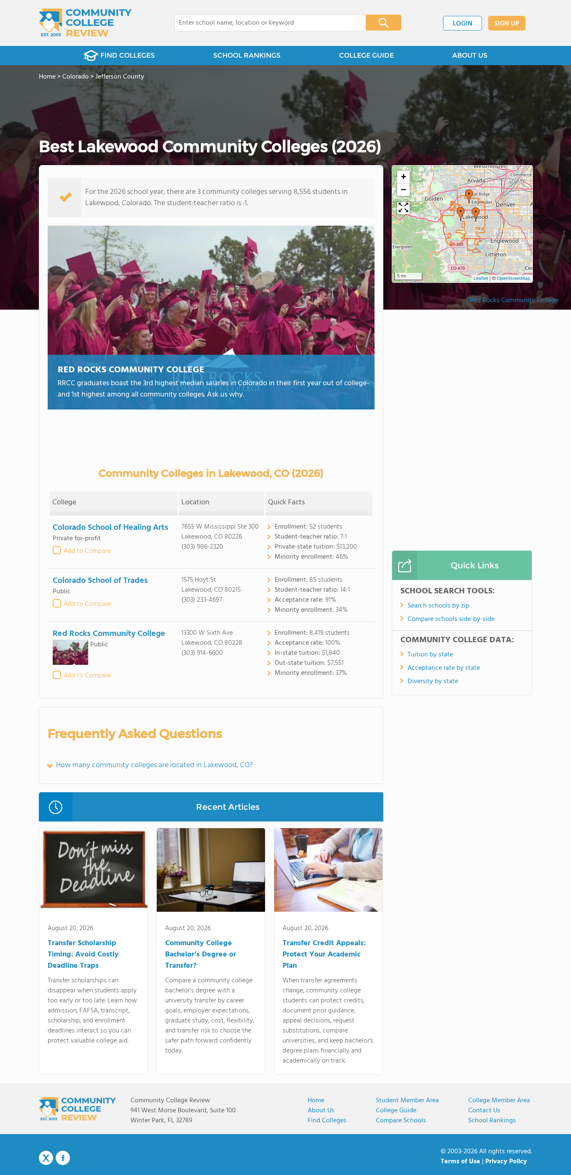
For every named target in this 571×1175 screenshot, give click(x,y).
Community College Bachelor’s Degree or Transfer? (200, 955)
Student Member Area (407, 1101)
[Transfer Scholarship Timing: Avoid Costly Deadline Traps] (93, 871)
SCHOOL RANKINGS (246, 55)
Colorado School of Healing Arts (110, 528)
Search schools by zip (438, 606)
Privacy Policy (506, 1161)
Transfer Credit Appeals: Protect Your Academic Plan (324, 955)
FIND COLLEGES (127, 55)
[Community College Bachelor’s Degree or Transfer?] (211, 871)
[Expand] (403, 208)
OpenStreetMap (513, 279)
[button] (460, 214)
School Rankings (492, 1121)
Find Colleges (327, 1121)
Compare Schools (401, 1121)
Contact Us (484, 1111)
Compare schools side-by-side (451, 619)
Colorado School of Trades (100, 581)
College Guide (396, 1111)
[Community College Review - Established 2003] (85, 23)
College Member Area (499, 1101)
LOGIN (462, 23)
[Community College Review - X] (46, 1158)
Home (316, 1101)
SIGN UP (507, 23)
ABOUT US (469, 55)
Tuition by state (430, 655)
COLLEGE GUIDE (366, 55)
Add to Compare (87, 551)
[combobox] (264, 23)
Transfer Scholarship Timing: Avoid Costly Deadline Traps (83, 955)
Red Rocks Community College (131, 370)
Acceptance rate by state (444, 668)
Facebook (63, 1158)
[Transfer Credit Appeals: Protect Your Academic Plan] (328, 871)
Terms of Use (460, 1161)
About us (321, 1111)
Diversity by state (433, 682)
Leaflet (481, 279)
